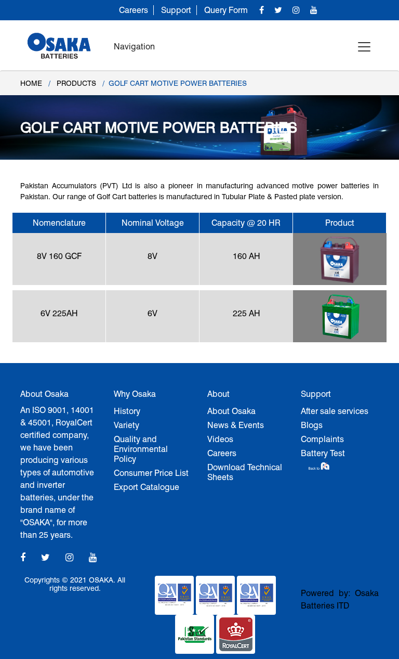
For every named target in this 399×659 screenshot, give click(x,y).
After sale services (334, 411)
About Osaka (231, 411)
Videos (220, 439)
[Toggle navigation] (364, 46)
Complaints (322, 439)
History (127, 411)
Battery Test (323, 453)
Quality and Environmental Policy (141, 449)
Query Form (226, 10)
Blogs (312, 425)
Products (76, 83)
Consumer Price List (151, 473)
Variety (126, 425)
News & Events (235, 425)
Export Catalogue (146, 487)
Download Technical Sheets (244, 472)
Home (31, 83)
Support (176, 10)
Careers (133, 10)
